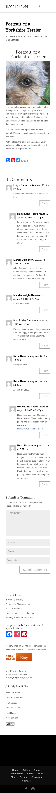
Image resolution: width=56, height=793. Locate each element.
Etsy (23, 646)
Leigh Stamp (20, 185)
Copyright (36, 777)
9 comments (13, 40)
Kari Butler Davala (24, 320)
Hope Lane (16, 37)
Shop (40, 773)
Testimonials (16, 773)
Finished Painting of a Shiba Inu (20, 613)
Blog (44, 37)
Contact (26, 781)
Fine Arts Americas (18, 671)
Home (15, 770)
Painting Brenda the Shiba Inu (19, 617)
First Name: (11, 703)
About (37, 770)
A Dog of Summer (14, 608)
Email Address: (13, 693)
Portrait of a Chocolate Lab (18, 604)
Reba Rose (19, 356)
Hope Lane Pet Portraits (31, 214)
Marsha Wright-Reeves (26, 295)
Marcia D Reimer (23, 259)
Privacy (23, 777)
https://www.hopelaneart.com (30, 429)
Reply (45, 203)
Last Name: (11, 713)
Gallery (26, 770)
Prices (30, 773)
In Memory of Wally (14, 600)
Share (24, 160)
